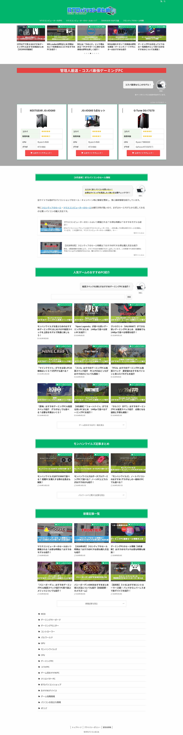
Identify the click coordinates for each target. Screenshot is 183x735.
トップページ (77, 727)
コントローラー (48, 631)
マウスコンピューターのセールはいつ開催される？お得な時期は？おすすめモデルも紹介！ (103, 223)
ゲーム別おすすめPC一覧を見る (91, 425)
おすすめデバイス (49, 690)
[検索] (164, 1)
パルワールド (47, 637)
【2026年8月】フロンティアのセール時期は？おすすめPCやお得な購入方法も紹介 (101, 245)
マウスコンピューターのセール (77, 207)
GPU (43, 643)
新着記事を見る (91, 603)
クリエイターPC (48, 678)
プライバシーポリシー (92, 727)
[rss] (161, 1)
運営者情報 (107, 727)
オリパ (44, 708)
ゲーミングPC (47, 660)
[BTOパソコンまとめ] (91, 11)
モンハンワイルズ (49, 649)
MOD (43, 613)
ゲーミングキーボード (51, 619)
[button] (84, 53)
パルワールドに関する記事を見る (91, 495)
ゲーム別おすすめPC (50, 672)
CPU (43, 654)
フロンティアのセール (51, 207)
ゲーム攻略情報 (48, 696)
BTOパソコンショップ (51, 684)
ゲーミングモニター (50, 625)
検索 (129, 297)
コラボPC (45, 666)
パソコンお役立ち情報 (51, 702)
